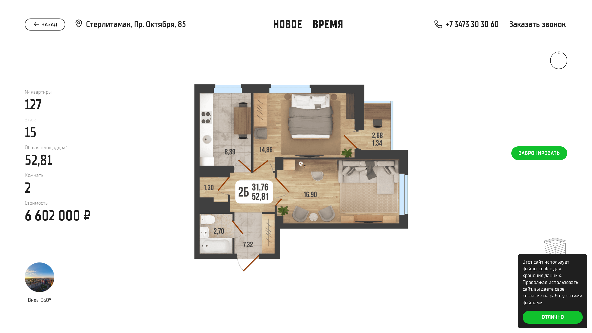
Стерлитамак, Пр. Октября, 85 (136, 24)
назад (48, 24)
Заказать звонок (537, 24)
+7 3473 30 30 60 (472, 24)
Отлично (553, 317)
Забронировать (539, 153)
